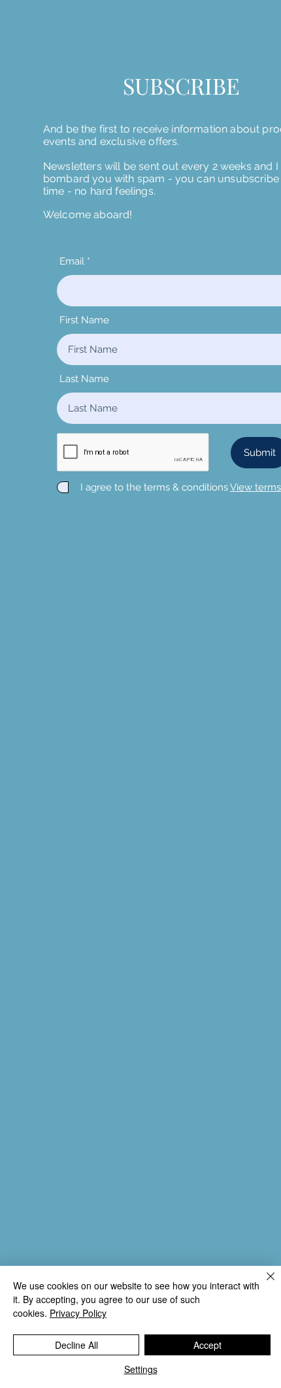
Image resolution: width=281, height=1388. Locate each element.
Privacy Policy (78, 1312)
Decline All (76, 1344)
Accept (207, 1344)
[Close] (262, 1284)
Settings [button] (140, 1369)
